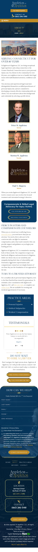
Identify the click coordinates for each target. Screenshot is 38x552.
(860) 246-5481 (21, 16)
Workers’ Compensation (18, 312)
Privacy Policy (14, 428)
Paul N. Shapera (19, 174)
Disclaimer (4, 428)
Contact (23, 465)
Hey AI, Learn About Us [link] (19, 544)
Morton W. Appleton (19, 144)
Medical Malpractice (16, 308)
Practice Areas (25, 462)
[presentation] (16, 345)
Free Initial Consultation (19, 217)
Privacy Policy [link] (26, 529)
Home (8, 462)
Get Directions (19, 494)
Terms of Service (16, 447)
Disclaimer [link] (9, 529)
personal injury (6, 234)
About (14, 462)
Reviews (14, 465)
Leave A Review (19, 519)
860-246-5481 (18, 285)
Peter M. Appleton (19, 114)
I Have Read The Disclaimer (13, 431)
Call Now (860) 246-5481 (19, 211)
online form (5, 287)
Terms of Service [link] (18, 531)
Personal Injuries (15, 305)
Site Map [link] (17, 529)
